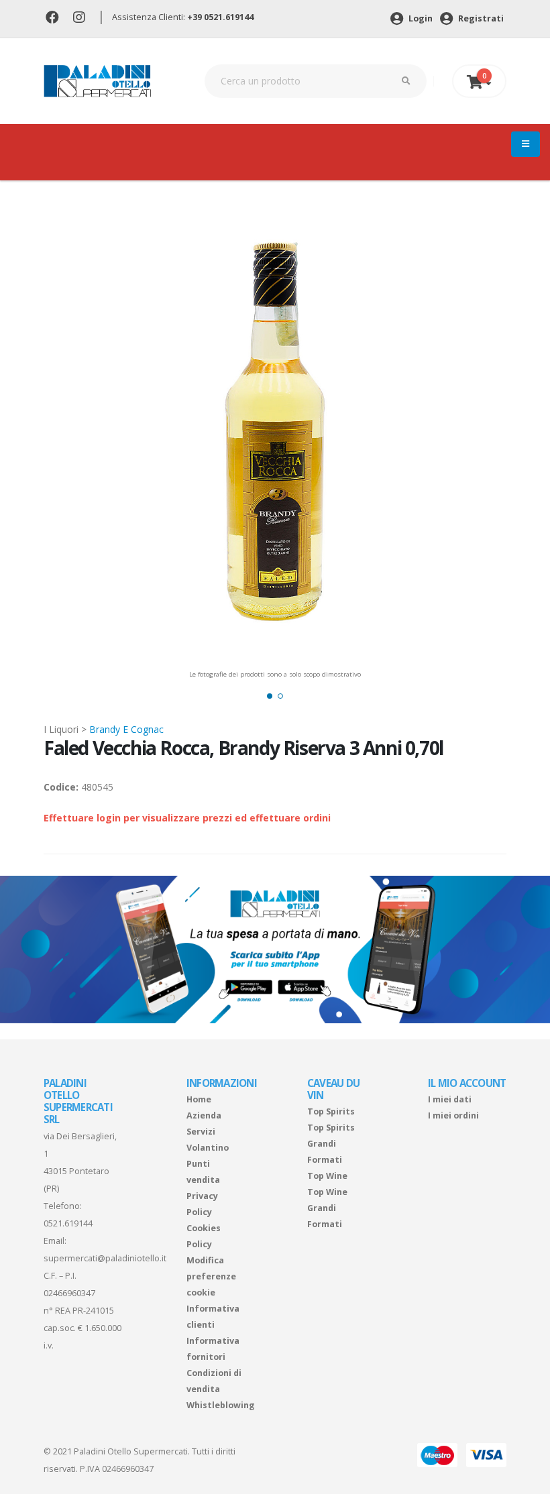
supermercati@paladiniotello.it (105, 1258)
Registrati (480, 18)
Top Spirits (331, 1111)
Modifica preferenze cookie (211, 1276)
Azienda (203, 1115)
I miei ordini (453, 1115)
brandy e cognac (126, 729)
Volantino (207, 1147)
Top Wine (327, 1176)
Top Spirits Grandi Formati (331, 1143)
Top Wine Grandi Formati (327, 1208)
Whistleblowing (220, 1405)
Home (198, 1099)
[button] (269, 696)
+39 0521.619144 (220, 17)
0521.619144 (68, 1223)
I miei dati (450, 1099)
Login (419, 18)
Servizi (200, 1131)
